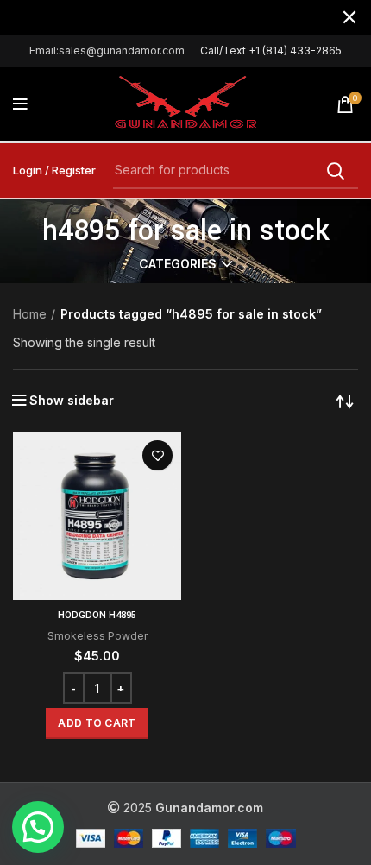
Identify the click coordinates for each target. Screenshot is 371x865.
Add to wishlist (157, 455)
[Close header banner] (349, 17)
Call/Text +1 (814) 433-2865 (271, 50)
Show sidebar (71, 401)
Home (30, 313)
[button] (97, 723)
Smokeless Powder (97, 635)
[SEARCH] (334, 171)
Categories (178, 264)
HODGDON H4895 (97, 615)
